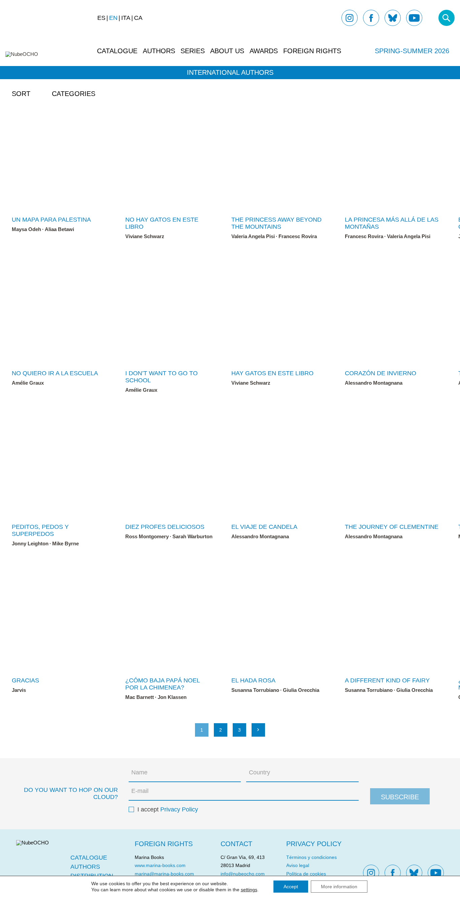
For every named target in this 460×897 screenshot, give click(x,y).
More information (339, 886)
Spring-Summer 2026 (412, 51)
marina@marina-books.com (164, 873)
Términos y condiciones (311, 857)
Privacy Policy (179, 809)
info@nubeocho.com (243, 873)
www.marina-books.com (160, 865)
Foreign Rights (312, 50)
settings (249, 889)
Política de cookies (306, 873)
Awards (264, 50)
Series (192, 50)
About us (227, 50)
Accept (291, 886)
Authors (159, 50)
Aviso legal (297, 865)
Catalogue (117, 50)
